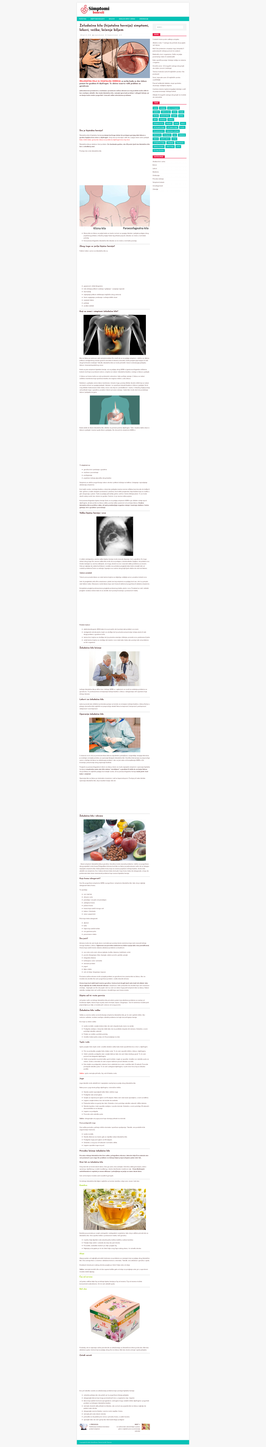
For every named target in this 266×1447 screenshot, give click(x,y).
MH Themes (108, 1442)
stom (174, 139)
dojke (181, 112)
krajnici (169, 123)
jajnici (174, 116)
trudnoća (180, 142)
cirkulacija (166, 112)
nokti (183, 123)
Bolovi (112, 19)
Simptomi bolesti (98, 19)
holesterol (165, 116)
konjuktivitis (158, 123)
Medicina (156, 172)
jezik (155, 119)
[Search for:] (169, 27)
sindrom (182, 135)
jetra (181, 116)
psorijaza (167, 135)
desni (174, 112)
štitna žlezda (159, 150)
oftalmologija (159, 127)
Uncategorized (158, 186)
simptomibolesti (99, 35)
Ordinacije (143, 19)
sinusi (156, 139)
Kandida (163, 119)
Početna (82, 19)
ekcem (156, 116)
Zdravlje (155, 189)
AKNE (155, 108)
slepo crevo (165, 139)
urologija (170, 146)
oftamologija (172, 127)
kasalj (170, 119)
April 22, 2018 (86, 35)
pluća (182, 127)
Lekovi (155, 168)
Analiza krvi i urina (127, 19)
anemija (162, 108)
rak (174, 135)
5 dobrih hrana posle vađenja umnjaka (166, 39)
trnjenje (170, 142)
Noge (176, 123)
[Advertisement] (114, 113)
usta (178, 146)
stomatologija (159, 142)
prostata (157, 135)
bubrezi (156, 112)
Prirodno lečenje (173, 131)
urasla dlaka (159, 146)
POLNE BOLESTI (159, 131)
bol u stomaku (173, 108)
